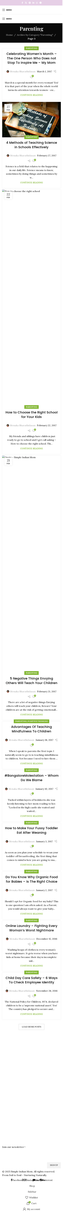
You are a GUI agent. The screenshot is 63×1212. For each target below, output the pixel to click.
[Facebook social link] (22, 3)
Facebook (7, 1134)
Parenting (31, 48)
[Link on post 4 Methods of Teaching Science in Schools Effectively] (31, 119)
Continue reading (31, 95)
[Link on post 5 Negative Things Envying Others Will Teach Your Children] (31, 564)
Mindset (6, 1097)
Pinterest (6, 1125)
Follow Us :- (9, 1115)
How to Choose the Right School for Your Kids (31, 414)
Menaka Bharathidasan (22, 71)
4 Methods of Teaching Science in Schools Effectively (31, 144)
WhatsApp (7, 1140)
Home (9, 34)
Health (5, 1087)
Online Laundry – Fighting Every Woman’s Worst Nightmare (31, 928)
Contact (6, 1064)
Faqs (4, 1069)
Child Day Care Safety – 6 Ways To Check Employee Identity (32, 980)
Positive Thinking (38, 721)
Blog (4, 1054)
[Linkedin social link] (33, 3)
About (5, 1049)
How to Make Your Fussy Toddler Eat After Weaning (31, 830)
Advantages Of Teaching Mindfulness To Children (31, 729)
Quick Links (9, 1039)
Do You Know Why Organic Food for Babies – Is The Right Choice (31, 879)
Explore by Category (15, 1077)
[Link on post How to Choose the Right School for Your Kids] (31, 298)
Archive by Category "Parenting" (35, 34)
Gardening (7, 1082)
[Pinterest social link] (30, 3)
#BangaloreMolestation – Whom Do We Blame (32, 777)
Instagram (7, 1120)
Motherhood (8, 1102)
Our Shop (7, 1059)
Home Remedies (10, 1092)
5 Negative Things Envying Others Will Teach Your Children (31, 680)
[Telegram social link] (40, 3)
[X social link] (26, 3)
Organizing (7, 1107)
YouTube (6, 1130)
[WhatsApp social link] (37, 3)
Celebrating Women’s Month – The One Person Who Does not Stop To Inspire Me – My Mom (31, 58)
